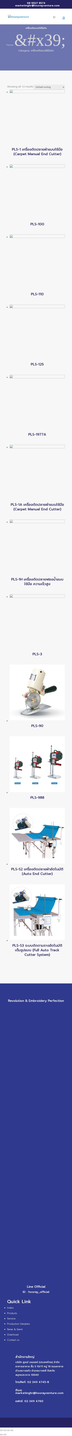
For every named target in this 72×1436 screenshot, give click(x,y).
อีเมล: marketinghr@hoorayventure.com (39, 1391)
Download (13, 1334)
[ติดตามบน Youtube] (46, 1009)
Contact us (13, 1340)
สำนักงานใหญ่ (24, 1356)
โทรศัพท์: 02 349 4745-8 (32, 1382)
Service (11, 1318)
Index (10, 1307)
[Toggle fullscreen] (8, 1430)
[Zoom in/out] (11, 1430)
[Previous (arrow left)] (1, 1434)
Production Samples (18, 1324)
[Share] (4, 1430)
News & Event (15, 1329)
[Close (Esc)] (1, 1430)
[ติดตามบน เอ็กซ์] (32, 1009)
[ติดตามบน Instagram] (39, 1009)
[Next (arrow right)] (4, 1434)
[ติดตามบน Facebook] (25, 1009)
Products (12, 1313)
